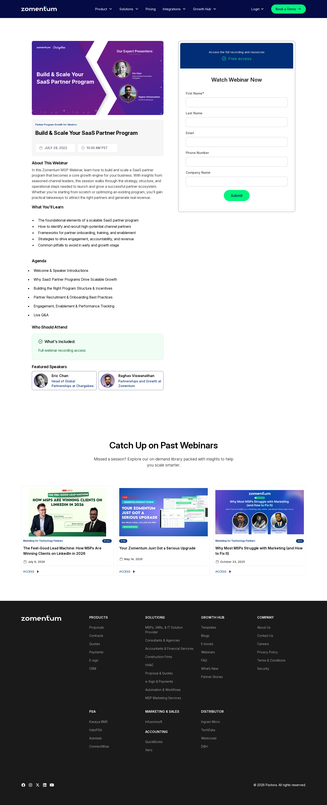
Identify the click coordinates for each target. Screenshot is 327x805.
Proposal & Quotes (159, 673)
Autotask (95, 738)
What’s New (209, 668)
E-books (207, 644)
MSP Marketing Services (163, 698)
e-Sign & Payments (159, 681)
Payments (96, 652)
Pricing (151, 9)
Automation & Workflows (163, 690)
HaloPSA (95, 730)
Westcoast (208, 738)
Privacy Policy (267, 652)
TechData (208, 730)
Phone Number (197, 153)
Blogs (205, 636)
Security (263, 668)
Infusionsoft (153, 722)
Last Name (194, 113)
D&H (204, 746)
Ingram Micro (210, 722)
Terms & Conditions (271, 660)
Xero (148, 750)
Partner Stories (212, 677)
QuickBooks (154, 742)
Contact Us (265, 636)
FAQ (204, 660)
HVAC (149, 665)
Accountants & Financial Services (169, 648)
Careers (263, 644)
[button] (104, 9)
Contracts (96, 636)
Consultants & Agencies (162, 640)
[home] (39, 8)
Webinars (208, 652)
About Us (263, 627)
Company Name (198, 172)
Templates (208, 627)
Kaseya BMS (98, 722)
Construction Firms (158, 657)
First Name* (195, 93)
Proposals (96, 627)
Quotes (94, 644)
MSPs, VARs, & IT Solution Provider (164, 629)
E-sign (93, 660)
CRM (92, 668)
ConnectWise (99, 746)
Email (190, 133)
